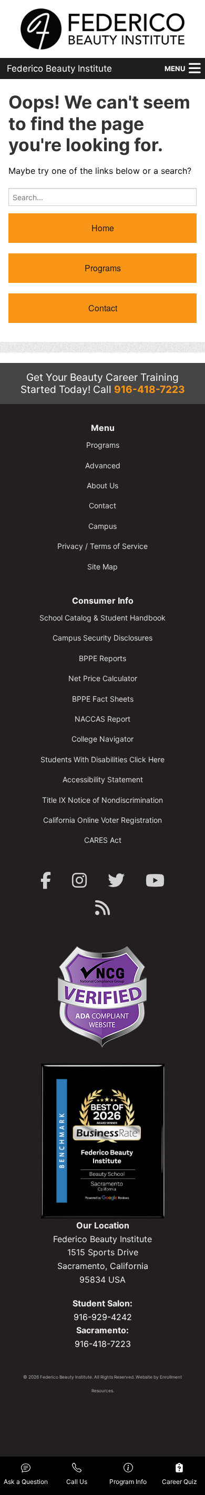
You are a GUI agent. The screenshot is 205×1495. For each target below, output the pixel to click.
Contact (102, 308)
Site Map (102, 566)
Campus (102, 526)
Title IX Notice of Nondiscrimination (102, 799)
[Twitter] (116, 880)
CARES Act (102, 839)
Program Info (128, 1482)
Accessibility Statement (103, 779)
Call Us (76, 1482)
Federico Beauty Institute (59, 68)
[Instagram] (79, 880)
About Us (102, 485)
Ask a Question (26, 1482)
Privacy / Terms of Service (102, 546)
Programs (103, 268)
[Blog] (102, 908)
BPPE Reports (102, 658)
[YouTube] (155, 880)
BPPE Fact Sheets (103, 698)
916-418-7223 (149, 389)
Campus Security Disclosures (102, 637)
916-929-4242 (103, 1317)
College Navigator (102, 738)
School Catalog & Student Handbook (102, 617)
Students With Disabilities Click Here (102, 759)
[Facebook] (45, 880)
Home (102, 228)
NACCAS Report (102, 718)
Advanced (102, 465)
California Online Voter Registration (102, 819)
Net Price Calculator (102, 678)
